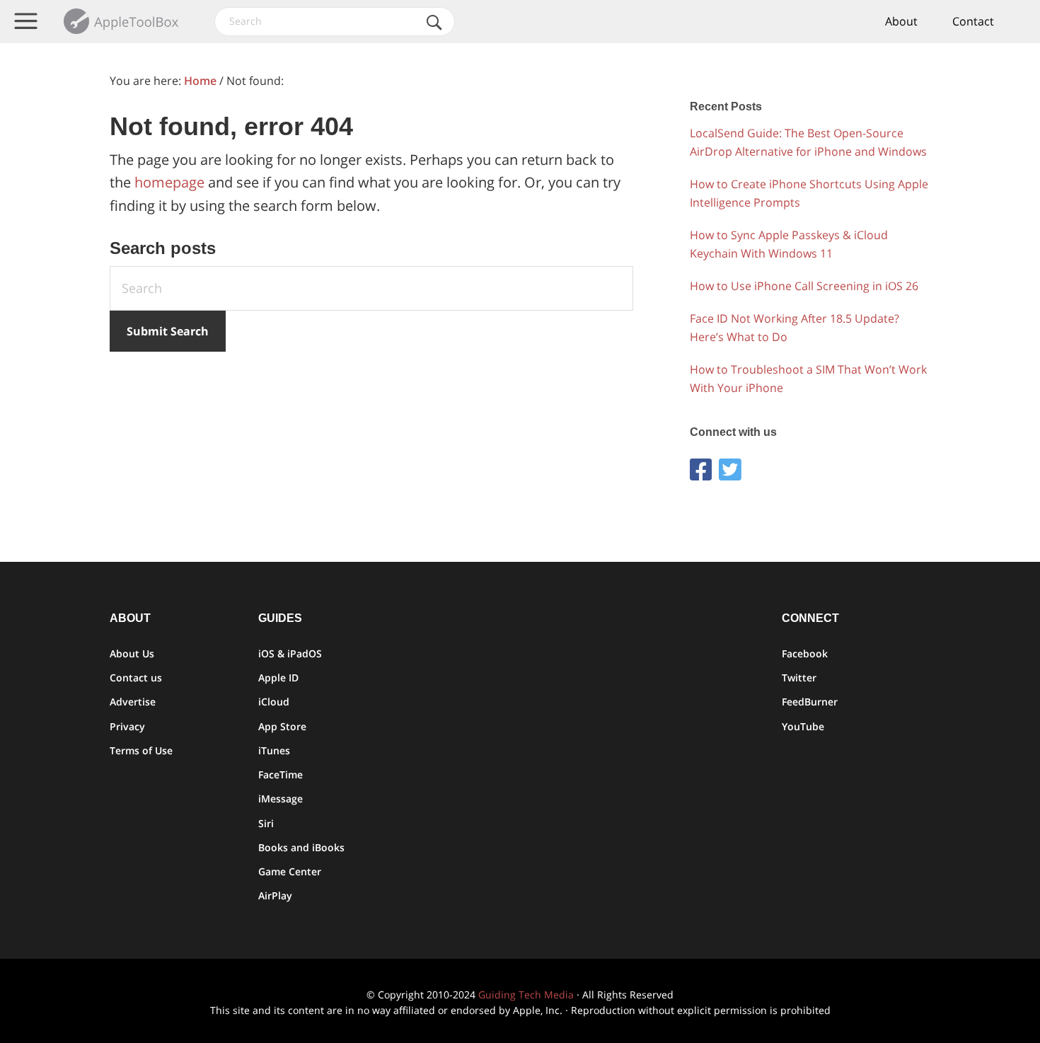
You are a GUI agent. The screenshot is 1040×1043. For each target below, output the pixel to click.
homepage (169, 182)
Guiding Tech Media (526, 994)
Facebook (805, 653)
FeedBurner (810, 701)
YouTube (803, 726)
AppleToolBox (122, 21)
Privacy (127, 726)
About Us (132, 653)
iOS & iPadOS (290, 653)
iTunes (274, 750)
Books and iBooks (301, 847)
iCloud (273, 701)
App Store (282, 726)
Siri (266, 823)
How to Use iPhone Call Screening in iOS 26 (804, 286)
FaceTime (280, 774)
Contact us (136, 677)
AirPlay (275, 895)
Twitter (799, 677)
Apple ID (278, 677)
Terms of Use (141, 750)
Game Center (289, 871)
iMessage (280, 798)
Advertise (133, 701)
